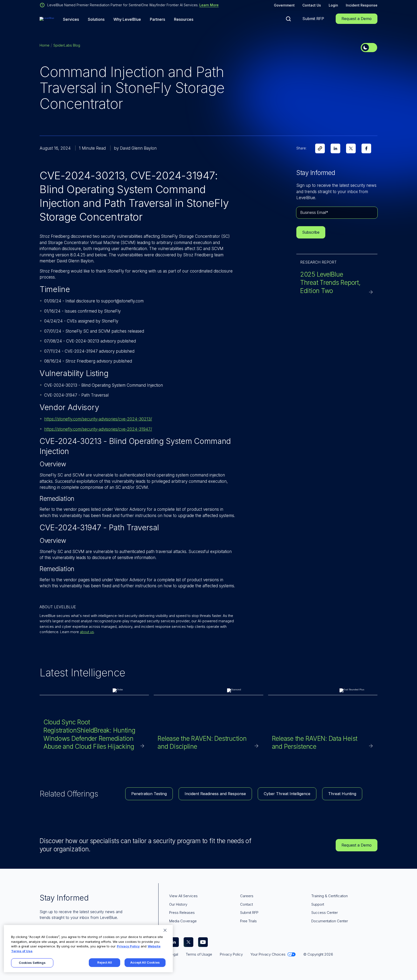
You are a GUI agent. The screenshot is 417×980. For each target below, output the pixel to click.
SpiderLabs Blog (66, 45)
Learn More (209, 5)
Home (44, 45)
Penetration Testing (149, 793)
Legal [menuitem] (173, 954)
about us (87, 632)
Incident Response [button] (361, 5)
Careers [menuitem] (246, 896)
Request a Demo (356, 18)
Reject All (104, 962)
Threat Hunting (342, 793)
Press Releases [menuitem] (182, 912)
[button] (288, 18)
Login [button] (333, 5)
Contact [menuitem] (246, 904)
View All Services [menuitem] (183, 896)
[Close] (165, 930)
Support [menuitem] (317, 904)
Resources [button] (183, 19)
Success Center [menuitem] (324, 912)
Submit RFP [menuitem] (249, 912)
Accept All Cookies (145, 962)
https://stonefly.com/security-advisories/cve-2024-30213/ (98, 419)
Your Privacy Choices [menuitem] (267, 954)
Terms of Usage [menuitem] (199, 954)
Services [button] (71, 19)
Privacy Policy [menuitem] (231, 954)
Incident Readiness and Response (215, 793)
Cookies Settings (32, 963)
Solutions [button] (96, 19)
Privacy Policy (128, 946)
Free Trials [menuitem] (248, 921)
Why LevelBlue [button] (127, 19)
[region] (88, 948)
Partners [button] (157, 19)
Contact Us (311, 5)
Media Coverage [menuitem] (183, 921)
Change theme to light (369, 47)
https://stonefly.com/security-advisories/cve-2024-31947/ (98, 429)
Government (284, 5)
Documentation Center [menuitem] (329, 921)
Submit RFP (313, 18)
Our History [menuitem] (178, 904)
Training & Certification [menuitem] (329, 896)
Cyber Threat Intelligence (287, 793)
